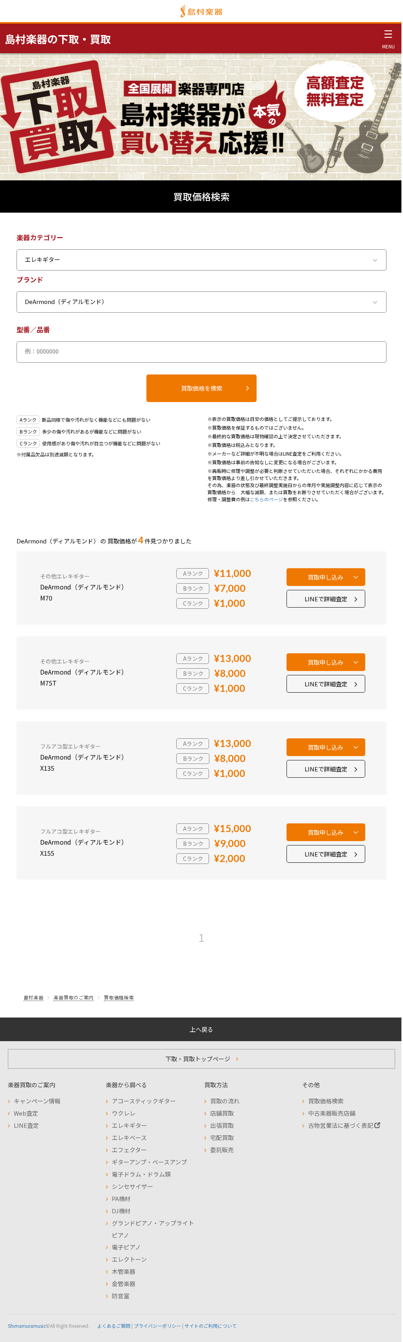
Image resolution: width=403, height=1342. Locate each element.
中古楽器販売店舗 (331, 1113)
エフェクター (129, 1150)
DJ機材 (121, 1211)
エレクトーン (129, 1259)
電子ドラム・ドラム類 (141, 1174)
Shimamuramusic (27, 1325)
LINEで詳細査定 (326, 599)
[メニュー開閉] (388, 38)
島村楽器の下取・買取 (58, 38)
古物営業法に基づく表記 (341, 1125)
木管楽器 (123, 1271)
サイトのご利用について (211, 1325)
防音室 (120, 1296)
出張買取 (222, 1125)
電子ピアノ (126, 1247)
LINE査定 (26, 1125)
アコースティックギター (144, 1101)
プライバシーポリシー (157, 1325)
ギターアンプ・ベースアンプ (149, 1162)
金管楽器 (123, 1283)
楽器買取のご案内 (74, 997)
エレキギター (129, 1125)
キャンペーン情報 (37, 1101)
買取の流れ (225, 1101)
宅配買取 (222, 1137)
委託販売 (222, 1150)
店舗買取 (222, 1113)
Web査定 (26, 1113)
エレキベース (129, 1137)
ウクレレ (123, 1113)
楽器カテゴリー (40, 237)
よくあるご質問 (113, 1325)
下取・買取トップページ (197, 1059)
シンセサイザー (132, 1186)
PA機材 (121, 1198)
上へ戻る (201, 1029)
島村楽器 (34, 997)
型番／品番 (33, 329)
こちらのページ (266, 499)
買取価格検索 (119, 997)
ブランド (30, 279)
